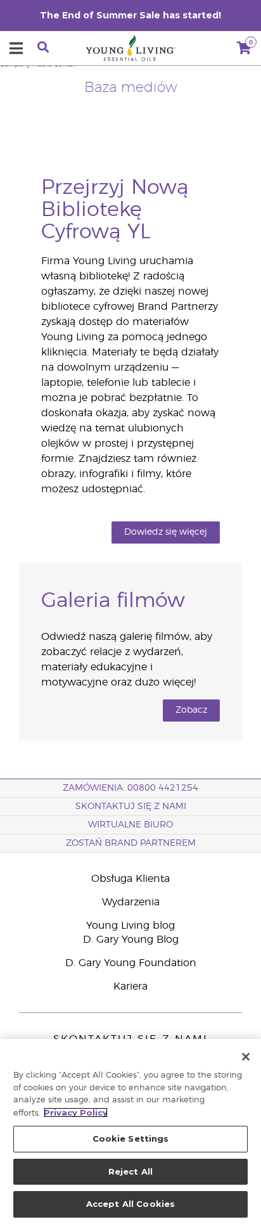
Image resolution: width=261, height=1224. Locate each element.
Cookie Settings (130, 1138)
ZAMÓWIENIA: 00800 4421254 (130, 788)
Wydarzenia (131, 902)
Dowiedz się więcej (165, 532)
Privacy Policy (76, 1112)
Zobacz (191, 710)
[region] (130, 1131)
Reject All (130, 1171)
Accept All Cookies (130, 1204)
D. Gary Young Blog (131, 939)
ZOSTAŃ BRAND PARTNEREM (131, 843)
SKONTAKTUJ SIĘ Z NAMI (130, 806)
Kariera (130, 986)
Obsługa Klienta (130, 879)
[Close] (246, 1057)
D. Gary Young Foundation (130, 963)
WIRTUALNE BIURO (130, 824)
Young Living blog (130, 926)
